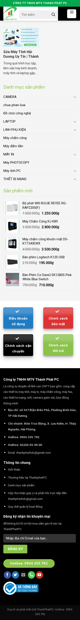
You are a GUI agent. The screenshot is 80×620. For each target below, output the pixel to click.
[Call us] (31, 575)
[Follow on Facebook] (7, 575)
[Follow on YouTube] (39, 575)
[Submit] (53, 14)
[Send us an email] (23, 575)
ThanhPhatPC (45, 609)
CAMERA (9, 97)
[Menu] (71, 13)
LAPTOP (9, 121)
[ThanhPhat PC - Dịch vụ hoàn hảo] (10, 13)
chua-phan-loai (14, 105)
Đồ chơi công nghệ (17, 113)
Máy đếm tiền (13, 146)
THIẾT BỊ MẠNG (14, 179)
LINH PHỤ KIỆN (14, 130)
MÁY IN (8, 154)
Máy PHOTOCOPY (16, 163)
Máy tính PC (12, 171)
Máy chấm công (15, 138)
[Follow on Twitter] (15, 575)
